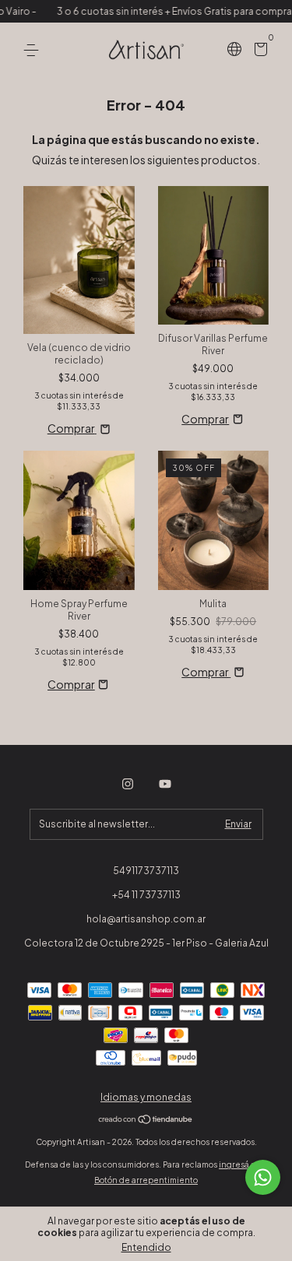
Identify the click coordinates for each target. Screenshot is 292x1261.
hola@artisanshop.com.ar (146, 919)
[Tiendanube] (146, 1120)
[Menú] (33, 50)
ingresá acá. (243, 1164)
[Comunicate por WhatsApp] (262, 1177)
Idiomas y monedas (146, 1097)
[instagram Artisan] (127, 784)
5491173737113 (146, 870)
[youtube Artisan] (165, 784)
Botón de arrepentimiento (146, 1180)
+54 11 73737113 (146, 895)
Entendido (146, 1247)
